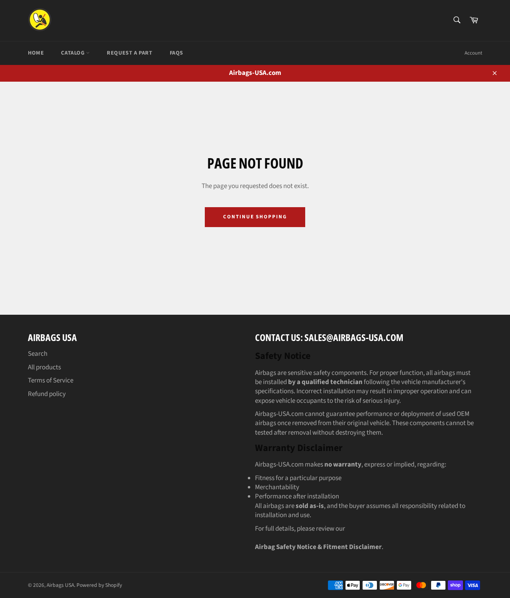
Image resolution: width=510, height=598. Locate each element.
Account (473, 53)
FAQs (176, 53)
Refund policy (47, 394)
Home (36, 53)
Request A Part (129, 53)
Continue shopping (255, 216)
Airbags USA (60, 585)
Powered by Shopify (99, 585)
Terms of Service (50, 380)
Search (37, 354)
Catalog (73, 53)
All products (44, 367)
